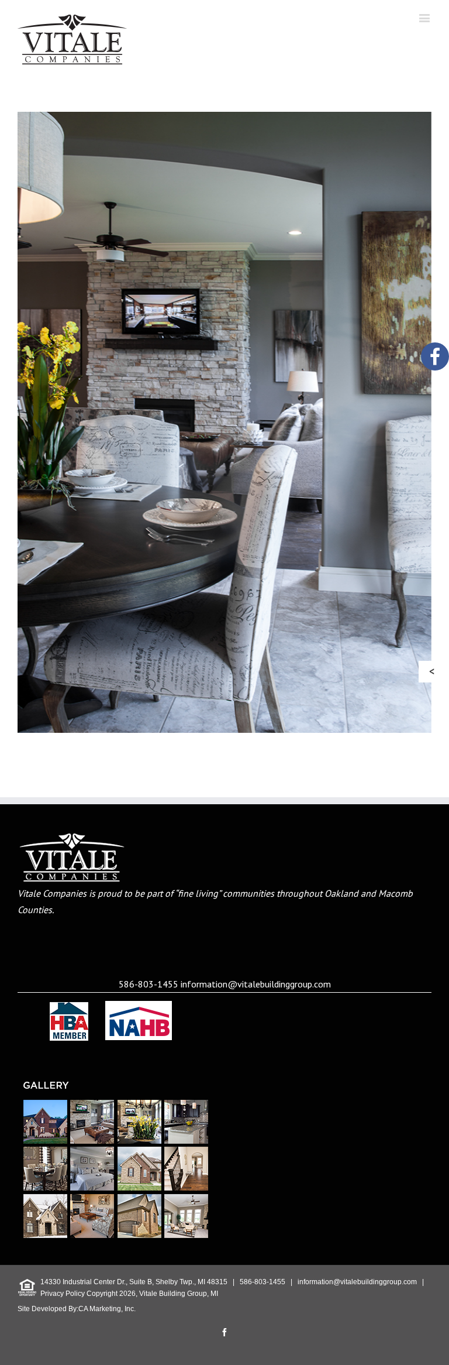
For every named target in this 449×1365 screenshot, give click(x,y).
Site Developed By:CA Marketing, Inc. (77, 1309)
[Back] (434, 672)
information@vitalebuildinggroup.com (256, 984)
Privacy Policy (62, 1293)
